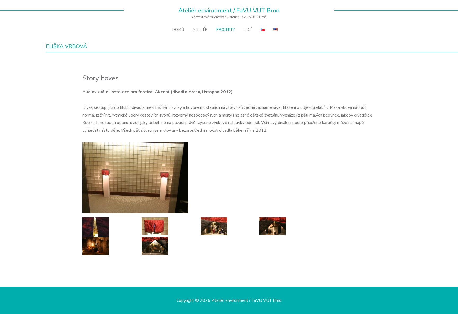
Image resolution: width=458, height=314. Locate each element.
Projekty (225, 29)
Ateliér (200, 29)
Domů (178, 29)
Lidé (248, 29)
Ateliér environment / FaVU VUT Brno (228, 10)
